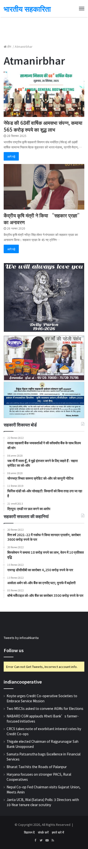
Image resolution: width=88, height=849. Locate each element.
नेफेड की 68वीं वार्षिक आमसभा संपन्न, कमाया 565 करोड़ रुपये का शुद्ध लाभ (43, 126)
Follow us (14, 650)
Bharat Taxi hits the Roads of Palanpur (37, 766)
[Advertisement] (44, 28)
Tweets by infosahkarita (21, 637)
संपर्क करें (43, 832)
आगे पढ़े (11, 156)
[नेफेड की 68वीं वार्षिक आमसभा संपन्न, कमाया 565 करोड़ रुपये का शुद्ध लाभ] (44, 94)
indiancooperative (23, 681)
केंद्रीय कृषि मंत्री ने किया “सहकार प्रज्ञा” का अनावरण (43, 219)
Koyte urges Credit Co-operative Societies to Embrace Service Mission (42, 698)
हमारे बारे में (58, 832)
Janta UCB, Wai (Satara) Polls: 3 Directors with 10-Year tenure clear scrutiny (43, 802)
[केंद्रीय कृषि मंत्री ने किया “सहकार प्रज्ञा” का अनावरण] (44, 186)
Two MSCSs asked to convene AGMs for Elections (45, 708)
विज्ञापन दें (29, 832)
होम (9, 46)
